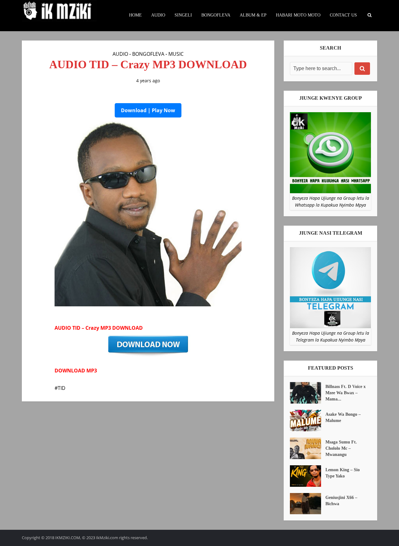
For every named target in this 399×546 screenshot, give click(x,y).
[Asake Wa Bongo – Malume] (307, 420)
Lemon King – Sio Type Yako (342, 472)
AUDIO (158, 15)
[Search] (362, 68)
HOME (135, 15)
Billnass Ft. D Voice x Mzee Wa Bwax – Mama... (345, 392)
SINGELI (183, 15)
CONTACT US (343, 15)
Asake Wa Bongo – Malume (343, 417)
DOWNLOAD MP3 (76, 370)
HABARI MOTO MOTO (298, 15)
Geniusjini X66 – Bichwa (341, 500)
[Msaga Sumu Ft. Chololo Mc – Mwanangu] (307, 448)
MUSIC (176, 53)
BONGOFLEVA (215, 15)
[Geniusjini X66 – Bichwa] (307, 504)
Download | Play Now (148, 110)
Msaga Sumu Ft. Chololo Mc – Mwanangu (341, 448)
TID (61, 388)
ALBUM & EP (253, 15)
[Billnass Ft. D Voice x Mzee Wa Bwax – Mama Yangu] (307, 393)
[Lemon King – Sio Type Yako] (307, 476)
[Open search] (369, 15)
